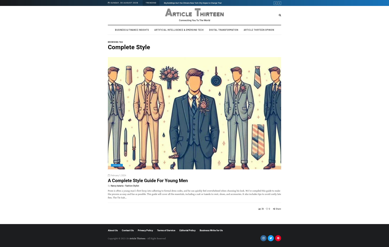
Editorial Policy (187, 230)
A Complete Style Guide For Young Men (148, 180)
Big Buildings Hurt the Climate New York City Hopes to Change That (193, 3)
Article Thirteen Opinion (259, 30)
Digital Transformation (223, 30)
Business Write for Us (211, 230)
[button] (280, 15)
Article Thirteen (194, 13)
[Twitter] (271, 238)
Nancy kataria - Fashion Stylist (125, 185)
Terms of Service (166, 230)
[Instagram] (263, 238)
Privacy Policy (145, 230)
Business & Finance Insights (132, 30)
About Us (113, 230)
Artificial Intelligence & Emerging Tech (179, 30)
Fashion (116, 165)
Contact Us (128, 230)
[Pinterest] (278, 238)
